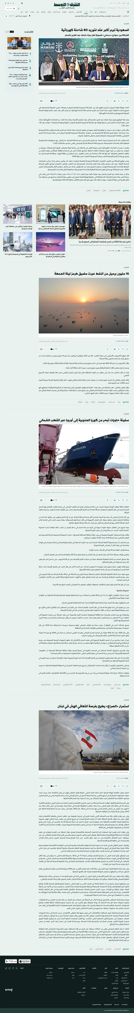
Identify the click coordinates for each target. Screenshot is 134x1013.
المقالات (105, 972)
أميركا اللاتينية (115, 983)
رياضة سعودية (125, 992)
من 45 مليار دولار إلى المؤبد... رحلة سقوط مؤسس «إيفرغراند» (18, 54)
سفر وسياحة (49, 975)
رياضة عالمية (126, 998)
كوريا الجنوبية (45, 685)
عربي (128, 3)
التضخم (108, 949)
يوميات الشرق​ (56, 12)
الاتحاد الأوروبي (67, 685)
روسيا (119, 688)
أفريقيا (116, 980)
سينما (84, 978)
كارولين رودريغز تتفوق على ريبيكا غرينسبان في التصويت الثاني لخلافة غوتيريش (98, 16)
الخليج (126, 975)
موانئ (104, 190)
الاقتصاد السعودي (115, 190)
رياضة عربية (126, 995)
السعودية (96, 190)
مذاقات (50, 972)
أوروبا (112, 688)
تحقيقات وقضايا (114, 995)
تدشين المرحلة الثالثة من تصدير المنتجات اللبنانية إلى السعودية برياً (105, 242)
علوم (73, 975)
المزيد (22, 12)
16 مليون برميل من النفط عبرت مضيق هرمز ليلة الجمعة (91, 274)
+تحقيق (116, 998)
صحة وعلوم (71, 12)
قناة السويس (96, 685)
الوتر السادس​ (82, 975)
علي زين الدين (120, 778)
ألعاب (26, 12)
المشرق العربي (124, 980)
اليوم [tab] (12, 31)
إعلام (84, 980)
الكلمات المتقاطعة (81, 992)
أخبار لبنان (117, 949)
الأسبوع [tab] (7, 31)
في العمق (43, 12)
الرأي (91, 12)
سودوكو (83, 995)
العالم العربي (126, 972)
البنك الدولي (99, 949)
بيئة (73, 978)
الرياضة (49, 12)
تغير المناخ (56, 685)
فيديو (37, 12)
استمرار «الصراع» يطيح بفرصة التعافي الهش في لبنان (93, 706)
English (124, 3)
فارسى (110, 3)
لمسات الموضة (49, 978)
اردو (114, 3)
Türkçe (118, 3)
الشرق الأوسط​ (102, 12)
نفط (119, 402)
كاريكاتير (105, 975)
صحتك (72, 972)
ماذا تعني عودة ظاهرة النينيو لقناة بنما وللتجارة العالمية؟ (18, 61)
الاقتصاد (86, 12)
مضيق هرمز (102, 402)
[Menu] (128, 12)
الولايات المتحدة (114, 972)
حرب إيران (112, 402)
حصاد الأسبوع (115, 992)
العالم (96, 12)
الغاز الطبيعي (79, 685)
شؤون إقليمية (126, 983)
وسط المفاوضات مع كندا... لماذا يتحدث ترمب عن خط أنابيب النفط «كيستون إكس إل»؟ (18, 77)
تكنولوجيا (64, 12)
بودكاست (32, 12)
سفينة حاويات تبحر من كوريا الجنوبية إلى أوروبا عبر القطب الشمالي (84, 420)
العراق (80, 402)
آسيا (117, 978)
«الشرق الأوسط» (119, 93)
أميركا (93, 402)
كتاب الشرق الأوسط (102, 978)
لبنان (90, 949)
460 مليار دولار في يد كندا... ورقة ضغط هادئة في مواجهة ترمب (18, 85)
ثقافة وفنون (79, 12)
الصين (89, 190)
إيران (86, 402)
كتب (84, 972)
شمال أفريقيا (124, 978)
